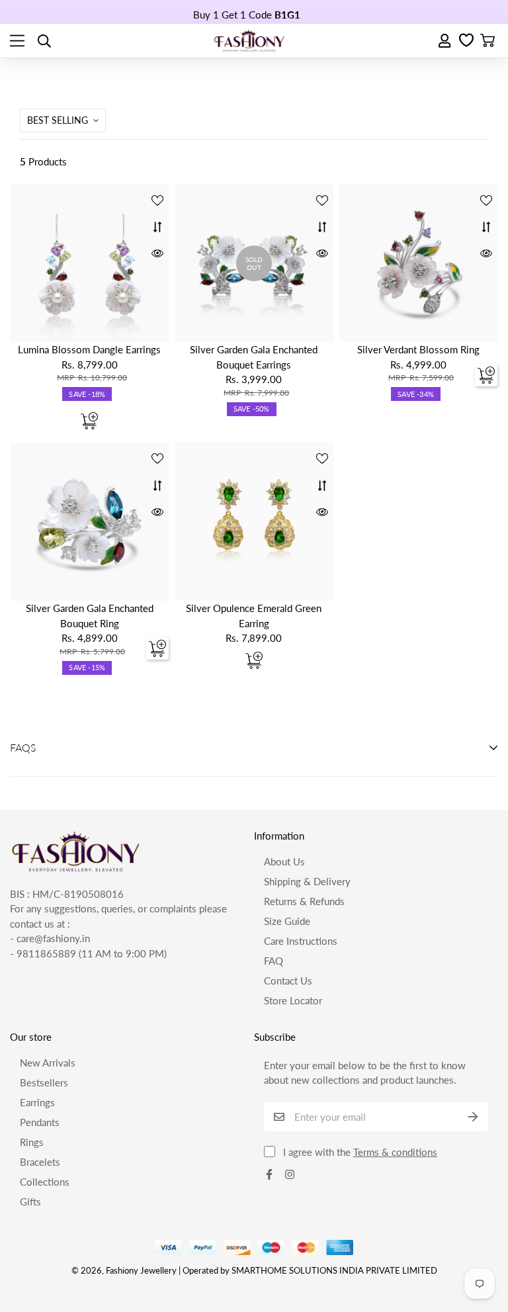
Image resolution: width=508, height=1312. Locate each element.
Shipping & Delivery (307, 881)
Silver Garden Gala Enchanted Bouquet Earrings (254, 357)
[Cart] (487, 41)
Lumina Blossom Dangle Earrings (89, 349)
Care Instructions (300, 941)
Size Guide (287, 921)
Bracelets (40, 1162)
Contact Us (288, 980)
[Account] (445, 40)
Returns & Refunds (304, 901)
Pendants (40, 1122)
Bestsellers (44, 1082)
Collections (44, 1182)
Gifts (30, 1201)
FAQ (273, 961)
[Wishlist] (466, 41)
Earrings (37, 1102)
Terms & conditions (395, 1152)
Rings (32, 1142)
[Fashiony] (249, 40)
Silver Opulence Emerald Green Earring (253, 615)
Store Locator (293, 1000)
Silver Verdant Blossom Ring (418, 349)
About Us (284, 861)
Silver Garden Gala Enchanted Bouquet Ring (89, 615)
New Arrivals (47, 1063)
